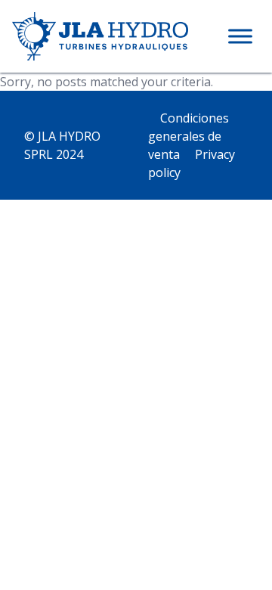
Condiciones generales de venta (188, 136)
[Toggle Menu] (240, 36)
